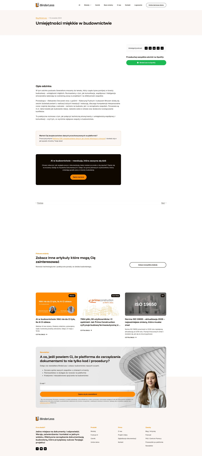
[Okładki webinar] (56, 293)
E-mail (42, 383)
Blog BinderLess (41, 18)
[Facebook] (146, 48)
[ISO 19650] (145, 293)
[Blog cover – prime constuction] (101, 293)
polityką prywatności (45, 402)
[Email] (158, 48)
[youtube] (41, 448)
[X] (150, 48)
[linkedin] (45, 448)
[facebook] (37, 448)
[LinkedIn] (154, 48)
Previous (40, 203)
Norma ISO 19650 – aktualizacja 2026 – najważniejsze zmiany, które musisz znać (145, 322)
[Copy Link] (162, 48)
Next (163, 203)
